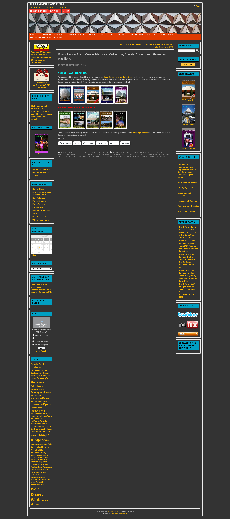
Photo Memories (90, 34)
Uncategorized (45, 34)
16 (39, 247)
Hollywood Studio (42, 341)
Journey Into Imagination (125, 154)
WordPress (115, 513)
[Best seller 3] (188, 147)
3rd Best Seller (188, 149)
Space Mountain (45, 475)
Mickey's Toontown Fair (40, 460)
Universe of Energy (83, 156)
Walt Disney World (37, 494)
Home (32, 34)
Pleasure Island (41, 470)
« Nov (33, 255)
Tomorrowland (37, 485)
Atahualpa (123, 513)
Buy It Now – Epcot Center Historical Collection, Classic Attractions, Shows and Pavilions (187, 232)
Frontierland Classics (187, 183)
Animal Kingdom (41, 345)
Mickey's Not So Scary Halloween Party (40, 450)
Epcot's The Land (78, 154)
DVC (41, 405)
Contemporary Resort (39, 373)
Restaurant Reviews (140, 34)
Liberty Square (36, 431)
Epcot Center (36, 408)
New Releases (74, 34)
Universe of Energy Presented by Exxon (112, 156)
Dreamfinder (132, 152)
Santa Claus (35, 472)
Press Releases (108, 34)
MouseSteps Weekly (139, 133)
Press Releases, (82, 152)
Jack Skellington (46, 429)
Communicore (118, 152)
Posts (198, 6)
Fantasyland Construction (41, 413)
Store (155, 34)
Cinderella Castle (39, 370)
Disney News (59, 34)
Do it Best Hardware (41, 170)
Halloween (36, 419)
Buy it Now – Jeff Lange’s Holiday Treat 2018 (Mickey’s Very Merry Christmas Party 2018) (188, 275)
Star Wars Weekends (38, 477)
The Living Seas (65, 156)
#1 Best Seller (188, 100)
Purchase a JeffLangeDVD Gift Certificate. (41, 85)
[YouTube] (188, 329)
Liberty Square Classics (188, 188)
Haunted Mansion (39, 423)
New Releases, (68, 152)
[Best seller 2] (188, 122)
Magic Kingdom (41, 335)
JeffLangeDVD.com (46, 4)
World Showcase (158, 156)
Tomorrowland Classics (188, 206)
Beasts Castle (38, 364)
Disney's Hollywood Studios (39, 382)
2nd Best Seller (188, 124)
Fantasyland (38, 410)
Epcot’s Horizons (95, 154)
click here (41, 154)
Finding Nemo (36, 416)
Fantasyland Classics (187, 201)
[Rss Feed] (188, 335)
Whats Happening (168, 34)
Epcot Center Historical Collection (118, 77)
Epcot (37, 338)
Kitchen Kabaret (146, 154)
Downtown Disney (40, 398)
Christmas (37, 367)
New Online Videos (186, 211)
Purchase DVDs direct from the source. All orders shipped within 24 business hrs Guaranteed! (41, 57)
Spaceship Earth (162, 154)
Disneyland (38, 392)
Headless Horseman (38, 426)
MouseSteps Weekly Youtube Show (46, 38)
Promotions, (96, 152)
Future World (46, 416)
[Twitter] (188, 316)
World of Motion (141, 156)
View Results (42, 351)
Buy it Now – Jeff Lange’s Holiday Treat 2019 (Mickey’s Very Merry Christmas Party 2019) (188, 246)
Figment (108, 154)
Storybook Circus (39, 479)
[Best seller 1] (188, 98)
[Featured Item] (41, 152)
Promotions (123, 34)
